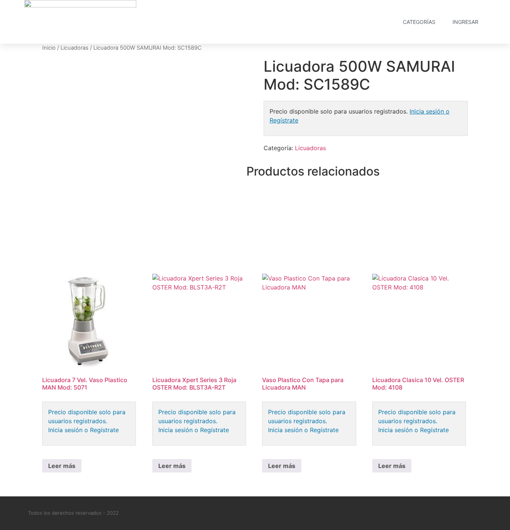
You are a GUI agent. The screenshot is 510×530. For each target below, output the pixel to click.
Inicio (49, 47)
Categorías (419, 22)
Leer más (61, 465)
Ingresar (465, 22)
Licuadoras (74, 47)
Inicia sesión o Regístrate (83, 430)
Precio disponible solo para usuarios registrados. (86, 416)
